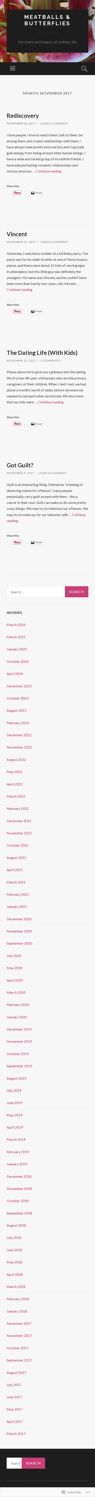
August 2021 (16, 857)
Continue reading (48, 171)
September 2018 (19, 1213)
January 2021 (17, 906)
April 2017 (15, 1421)
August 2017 (16, 1372)
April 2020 (15, 980)
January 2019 (17, 1164)
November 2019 (19, 1041)
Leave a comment (54, 123)
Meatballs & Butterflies (47, 20)
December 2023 (19, 686)
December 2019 (19, 1029)
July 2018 (14, 1237)
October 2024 (17, 661)
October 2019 (17, 1054)
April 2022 (15, 784)
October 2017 (17, 1348)
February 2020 (18, 1004)
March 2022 (16, 796)
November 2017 (19, 1335)
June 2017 (14, 1397)
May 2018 (14, 1262)
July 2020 (14, 956)
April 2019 (15, 1127)
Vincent (17, 234)
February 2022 (18, 808)
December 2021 (19, 821)
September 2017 (19, 1360)
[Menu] (12, 68)
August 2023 (16, 710)
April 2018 (15, 1274)
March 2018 (16, 1286)
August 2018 (16, 1225)
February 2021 (18, 894)
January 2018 (17, 1311)
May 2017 (14, 1409)
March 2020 (16, 992)
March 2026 (16, 625)
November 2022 (19, 747)
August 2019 (16, 1078)
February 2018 (18, 1299)
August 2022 (16, 759)
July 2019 (14, 1090)
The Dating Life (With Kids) (42, 352)
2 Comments (50, 360)
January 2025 (17, 649)
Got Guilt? (20, 465)
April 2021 (15, 870)
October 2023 (17, 698)
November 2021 (19, 833)
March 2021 (16, 882)
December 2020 (19, 919)
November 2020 (19, 931)
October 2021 (17, 845)
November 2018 (19, 1188)
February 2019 (18, 1152)
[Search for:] (47, 591)
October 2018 (17, 1201)
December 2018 (19, 1176)
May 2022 (14, 772)
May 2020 (14, 968)
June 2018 (14, 1250)
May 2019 (14, 1115)
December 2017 (19, 1323)
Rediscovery (23, 115)
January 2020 (17, 1017)
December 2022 (19, 735)
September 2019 (19, 1066)
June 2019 (14, 1103)
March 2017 (16, 1433)
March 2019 (16, 1139)
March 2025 (16, 637)
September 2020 (19, 943)
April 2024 (15, 673)
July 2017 (14, 1385)
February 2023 (18, 723)
